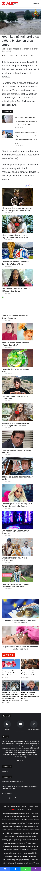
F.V (4, 55)
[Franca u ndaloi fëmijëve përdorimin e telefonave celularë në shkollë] (30, 664)
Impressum (5, 771)
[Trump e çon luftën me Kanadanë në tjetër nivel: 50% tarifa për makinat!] (11, 664)
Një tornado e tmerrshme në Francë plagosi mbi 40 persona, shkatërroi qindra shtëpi (26, 121)
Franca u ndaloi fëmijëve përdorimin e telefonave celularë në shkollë (30, 673)
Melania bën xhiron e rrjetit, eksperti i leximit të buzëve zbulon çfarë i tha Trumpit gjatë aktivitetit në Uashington (10, 696)
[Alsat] (10, 3)
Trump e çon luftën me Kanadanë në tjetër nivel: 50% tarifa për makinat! (11, 673)
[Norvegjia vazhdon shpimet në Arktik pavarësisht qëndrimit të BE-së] (30, 685)
